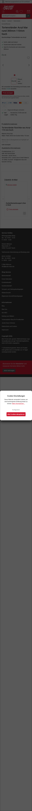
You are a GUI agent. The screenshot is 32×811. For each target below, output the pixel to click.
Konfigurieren (16, 410)
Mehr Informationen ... (18, 403)
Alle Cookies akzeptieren (16, 414)
